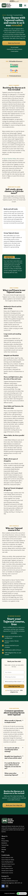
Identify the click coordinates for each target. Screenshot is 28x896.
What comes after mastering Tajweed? (11, 774)
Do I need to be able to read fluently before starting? (12, 749)
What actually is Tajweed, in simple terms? (13, 721)
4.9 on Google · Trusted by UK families (12, 15)
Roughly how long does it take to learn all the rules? (13, 757)
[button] (25, 5)
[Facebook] (3, 886)
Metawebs (12, 893)
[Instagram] (7, 886)
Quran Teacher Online (10, 158)
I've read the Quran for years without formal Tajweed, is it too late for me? (13, 765)
